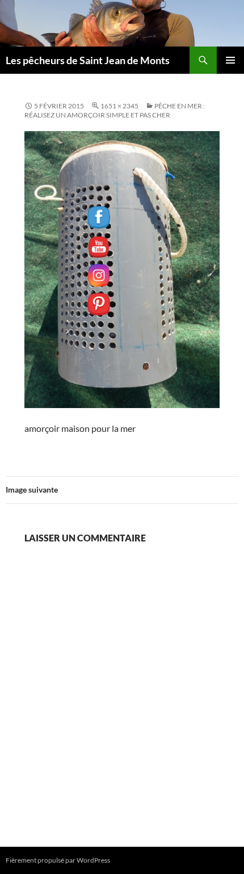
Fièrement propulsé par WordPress (58, 860)
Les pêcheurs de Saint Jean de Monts (88, 60)
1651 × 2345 (119, 106)
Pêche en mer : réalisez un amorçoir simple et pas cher (114, 110)
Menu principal (230, 60)
